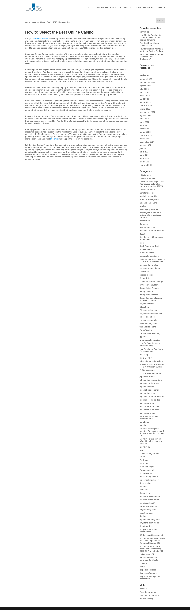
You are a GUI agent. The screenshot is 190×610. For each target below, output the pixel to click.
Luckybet (54, 139)
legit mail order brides (150, 400)
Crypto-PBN (145, 278)
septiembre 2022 (147, 112)
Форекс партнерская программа (150, 577)
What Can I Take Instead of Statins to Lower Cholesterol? (152, 56)
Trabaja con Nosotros (143, 7)
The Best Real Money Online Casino (149, 44)
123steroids (145, 175)
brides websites (147, 253)
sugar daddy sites (148, 509)
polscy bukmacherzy (149, 480)
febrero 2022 (146, 135)
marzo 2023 (145, 102)
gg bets (143, 337)
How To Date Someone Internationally (150, 344)
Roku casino (145, 483)
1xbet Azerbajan (147, 189)
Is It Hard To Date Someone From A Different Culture (152, 365)
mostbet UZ (145, 447)
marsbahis (144, 422)
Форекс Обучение (148, 573)
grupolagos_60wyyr (37, 22)
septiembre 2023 (147, 82)
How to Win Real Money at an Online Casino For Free (151, 50)
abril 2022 (144, 129)
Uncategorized (64, 22)
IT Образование (147, 370)
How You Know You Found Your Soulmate (151, 350)
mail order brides (147, 413)
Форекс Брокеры (148, 570)
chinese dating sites (149, 265)
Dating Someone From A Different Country (151, 299)
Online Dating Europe (149, 453)
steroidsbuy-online (148, 506)
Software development (150, 496)
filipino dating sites (148, 323)
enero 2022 (145, 138)
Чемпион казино (40, 38)
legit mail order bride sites (152, 396)
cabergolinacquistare (149, 256)
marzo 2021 (145, 162)
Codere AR (144, 271)
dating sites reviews (149, 295)
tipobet (143, 516)
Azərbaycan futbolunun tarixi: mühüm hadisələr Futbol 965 (150, 215)
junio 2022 (144, 122)
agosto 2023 (145, 86)
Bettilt (142, 234)
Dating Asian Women (149, 288)
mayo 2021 (145, 155)
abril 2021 (144, 158)
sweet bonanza (147, 513)
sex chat (143, 490)
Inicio (90, 7)
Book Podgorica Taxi (149, 246)
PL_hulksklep (146, 473)
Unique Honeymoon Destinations (149, 530)
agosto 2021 (145, 145)
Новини (143, 563)
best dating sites (147, 227)
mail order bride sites (149, 410)
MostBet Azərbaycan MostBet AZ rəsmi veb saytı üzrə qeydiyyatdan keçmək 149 (152, 432)
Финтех (143, 566)
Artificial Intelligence (149, 199)
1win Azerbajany (147, 178)
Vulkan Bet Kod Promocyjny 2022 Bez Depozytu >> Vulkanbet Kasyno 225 (152, 540)
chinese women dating (150, 268)
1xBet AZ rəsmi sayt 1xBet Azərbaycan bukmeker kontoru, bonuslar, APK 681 (152, 183)
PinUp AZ (144, 463)
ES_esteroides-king (148, 310)
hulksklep (144, 354)
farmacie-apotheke (149, 320)
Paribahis (144, 460)
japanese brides (147, 377)
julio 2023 (144, 89)
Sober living (145, 493)
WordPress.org (146, 599)
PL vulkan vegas (147, 467)
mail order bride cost (149, 406)
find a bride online (148, 327)
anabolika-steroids (148, 196)
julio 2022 (144, 119)
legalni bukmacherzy (149, 390)
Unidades (124, 7)
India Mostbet (146, 358)
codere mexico (146, 275)
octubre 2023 (146, 79)
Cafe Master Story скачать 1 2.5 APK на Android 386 (152, 260)
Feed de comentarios (149, 595)
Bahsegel (144, 224)
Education (144, 307)
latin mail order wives (149, 383)
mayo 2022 (145, 125)
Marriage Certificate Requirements (149, 417)
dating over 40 (146, 291)
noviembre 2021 (147, 142)
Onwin (142, 457)
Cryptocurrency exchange (152, 281)
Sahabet (143, 486)
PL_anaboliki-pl (147, 470)
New (142, 450)
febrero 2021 (146, 165)
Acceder (143, 589)
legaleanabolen (147, 387)
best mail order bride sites (152, 230)
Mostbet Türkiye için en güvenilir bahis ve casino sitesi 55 (151, 441)
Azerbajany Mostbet (149, 209)
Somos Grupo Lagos (105, 7)
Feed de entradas (148, 592)
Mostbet (143, 425)
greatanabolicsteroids (150, 340)
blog (142, 243)
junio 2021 (144, 152)
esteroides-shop (147, 317)
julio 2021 (144, 148)
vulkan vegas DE (147, 554)
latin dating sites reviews (151, 380)
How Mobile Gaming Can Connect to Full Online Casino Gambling (151, 37)
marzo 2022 (145, 132)
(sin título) (144, 32)
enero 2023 (145, 109)
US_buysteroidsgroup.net (151, 535)
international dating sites (151, 361)
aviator (143, 206)
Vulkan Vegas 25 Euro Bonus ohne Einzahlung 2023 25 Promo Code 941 (151, 548)
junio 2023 (144, 92)
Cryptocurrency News (149, 285)
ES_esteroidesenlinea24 (151, 313)
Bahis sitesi (145, 221)
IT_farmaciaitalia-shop (150, 373)
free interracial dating (150, 333)
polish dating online (149, 476)
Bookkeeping (146, 249)
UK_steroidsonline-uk (149, 523)
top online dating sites (150, 519)
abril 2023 (144, 99)
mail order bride (147, 403)
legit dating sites (147, 393)
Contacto (161, 7)
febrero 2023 (146, 105)
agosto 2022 (145, 115)
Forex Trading (146, 330)
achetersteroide (147, 193)
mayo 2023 (145, 96)
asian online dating (148, 203)
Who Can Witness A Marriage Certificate (149, 559)
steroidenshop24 (147, 503)
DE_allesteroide (147, 303)
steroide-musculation (149, 500)
